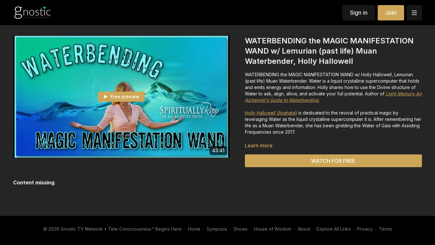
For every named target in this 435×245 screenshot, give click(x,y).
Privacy (365, 229)
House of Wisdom (272, 229)
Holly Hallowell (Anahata (270, 112)
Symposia (217, 229)
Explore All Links (334, 229)
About (304, 229)
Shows (240, 229)
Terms (385, 229)
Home (194, 229)
